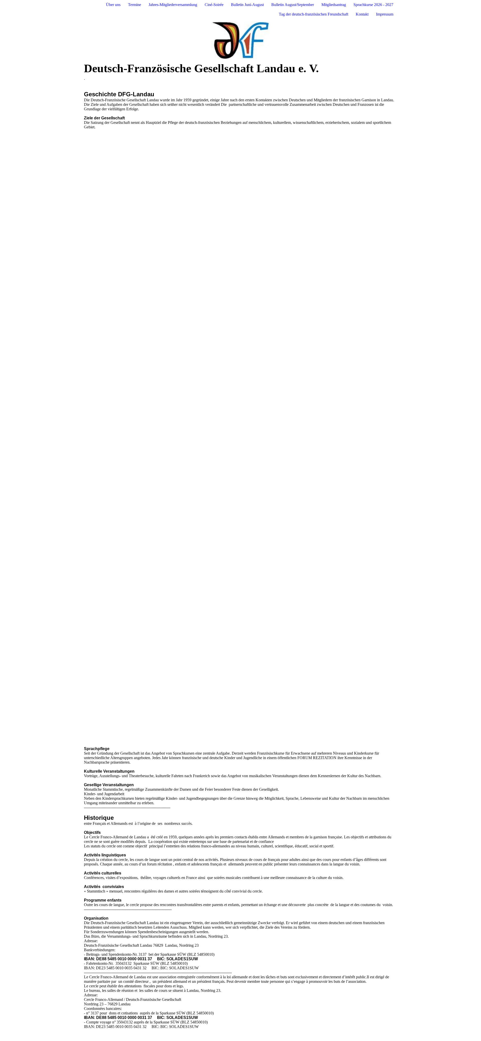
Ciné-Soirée (214, 5)
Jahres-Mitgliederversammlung (173, 5)
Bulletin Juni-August (247, 5)
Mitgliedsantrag (333, 5)
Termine (134, 5)
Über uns (113, 5)
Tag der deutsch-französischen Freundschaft (313, 14)
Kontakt (362, 14)
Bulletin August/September (292, 5)
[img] (240, 40)
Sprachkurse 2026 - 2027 (373, 5)
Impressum (384, 14)
